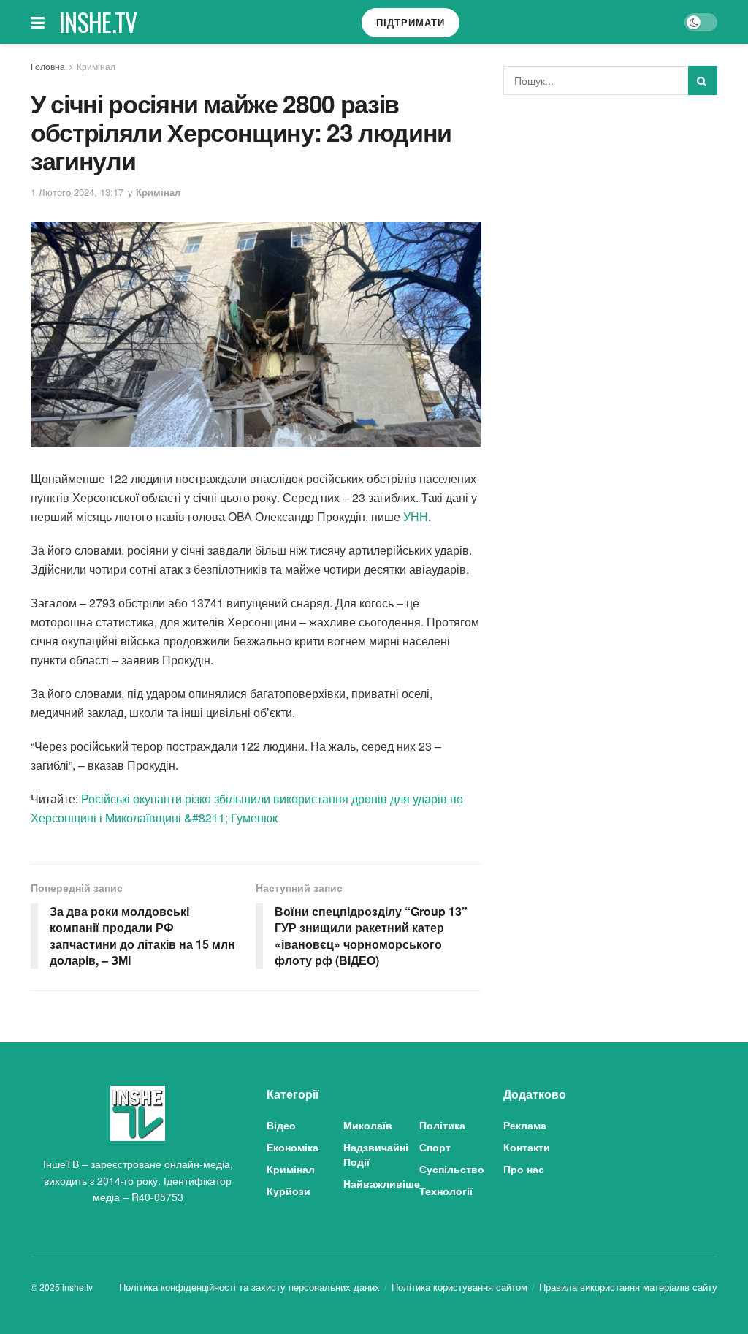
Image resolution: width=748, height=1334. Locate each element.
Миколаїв (367, 1125)
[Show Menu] (38, 22)
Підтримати (410, 22)
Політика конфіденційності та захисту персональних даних (249, 1287)
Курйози (288, 1190)
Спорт (435, 1147)
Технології (446, 1190)
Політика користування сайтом (459, 1287)
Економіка (292, 1147)
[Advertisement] (612, 215)
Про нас (523, 1168)
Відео (281, 1125)
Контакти (526, 1147)
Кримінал (96, 66)
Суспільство (451, 1168)
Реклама (524, 1125)
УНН (415, 516)
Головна (48, 66)
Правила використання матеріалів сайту (628, 1287)
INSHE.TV (98, 22)
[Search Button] (702, 80)
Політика (442, 1125)
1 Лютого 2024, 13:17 (77, 192)
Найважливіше (381, 1183)
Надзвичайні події (375, 1154)
